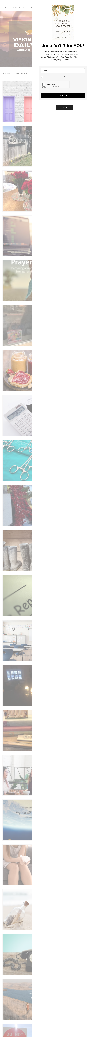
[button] (64, 107)
